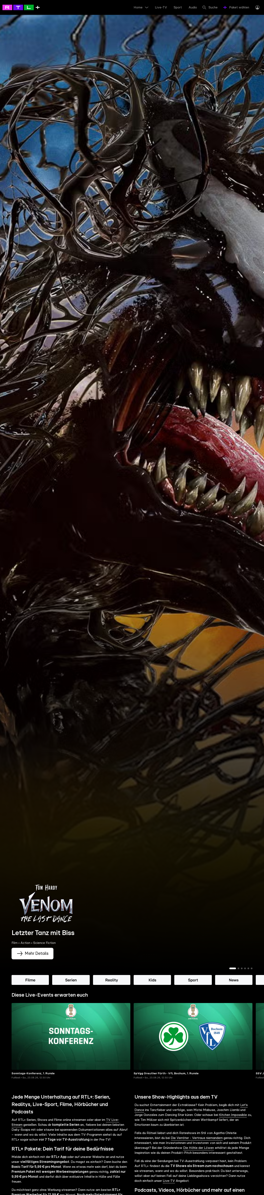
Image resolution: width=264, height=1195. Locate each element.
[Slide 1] (232, 968)
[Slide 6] (251, 968)
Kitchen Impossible (233, 1115)
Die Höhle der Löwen (198, 1147)
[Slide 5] (248, 968)
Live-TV (169, 1180)
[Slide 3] (242, 968)
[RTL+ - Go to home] (21, 7)
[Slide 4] (245, 968)
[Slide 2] (238, 968)
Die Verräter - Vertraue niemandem (197, 1138)
